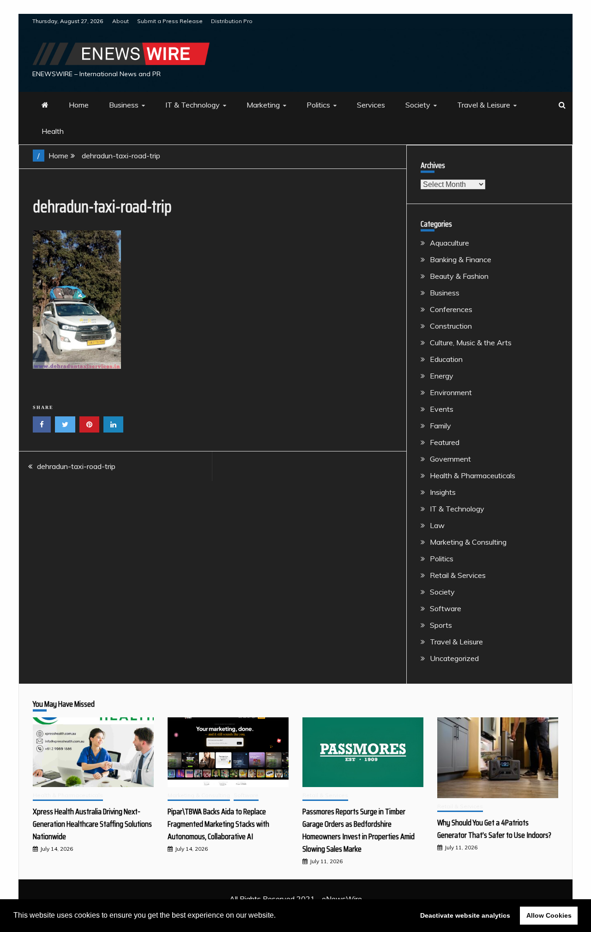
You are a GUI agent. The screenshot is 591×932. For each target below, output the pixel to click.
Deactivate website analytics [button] (465, 915)
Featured (444, 442)
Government (450, 458)
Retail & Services (458, 575)
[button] (278, 916)
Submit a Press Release (170, 21)
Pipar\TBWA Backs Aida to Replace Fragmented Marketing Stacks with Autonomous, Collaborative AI (218, 824)
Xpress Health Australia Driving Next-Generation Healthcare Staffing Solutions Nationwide (92, 824)
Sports (441, 625)
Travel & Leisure (483, 104)
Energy (441, 375)
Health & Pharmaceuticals (472, 475)
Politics (318, 104)
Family (440, 425)
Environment (451, 392)
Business (124, 104)
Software (445, 608)
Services (371, 104)
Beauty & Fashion (459, 276)
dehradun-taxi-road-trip (76, 466)
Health (53, 131)
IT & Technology (192, 104)
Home (79, 104)
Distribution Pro (232, 21)
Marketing (263, 104)
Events (441, 409)
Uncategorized (454, 658)
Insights (443, 492)
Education (446, 359)
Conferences (451, 309)
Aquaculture (449, 242)
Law (437, 525)
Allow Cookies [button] (549, 915)
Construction (451, 326)
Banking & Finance (460, 259)
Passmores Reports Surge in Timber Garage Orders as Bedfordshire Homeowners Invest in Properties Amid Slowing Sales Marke (358, 830)
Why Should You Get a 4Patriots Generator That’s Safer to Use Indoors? (494, 829)
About (120, 21)
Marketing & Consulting (468, 542)
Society (417, 104)
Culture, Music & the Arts (471, 342)
